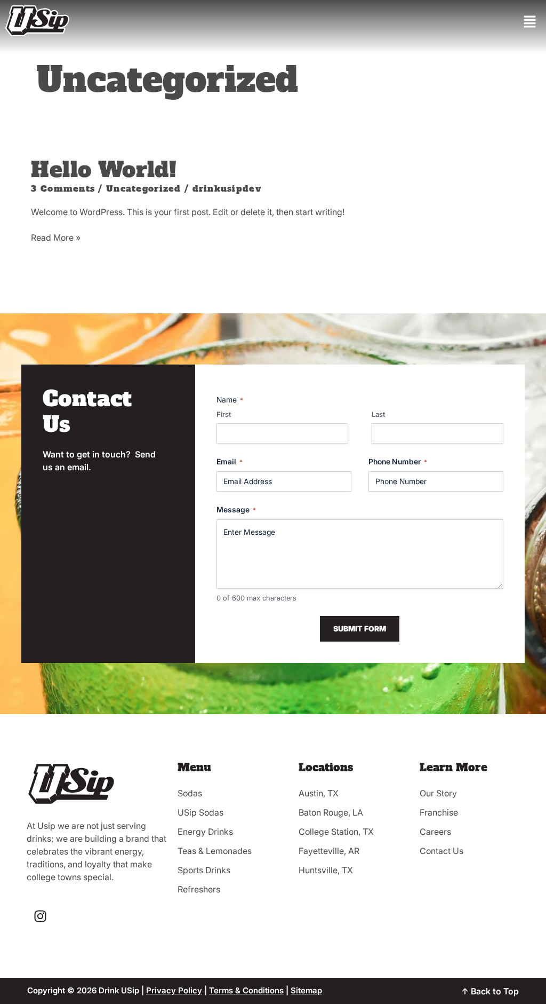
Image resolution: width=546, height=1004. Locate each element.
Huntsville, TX (326, 870)
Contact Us (441, 850)
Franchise (439, 812)
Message (236, 509)
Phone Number (397, 461)
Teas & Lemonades (215, 850)
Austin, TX (319, 793)
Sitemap (306, 990)
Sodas (190, 793)
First (223, 414)
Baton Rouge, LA (331, 812)
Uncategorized (143, 188)
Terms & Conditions (246, 990)
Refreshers (199, 889)
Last (379, 414)
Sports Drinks (204, 870)
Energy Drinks (205, 831)
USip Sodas (200, 812)
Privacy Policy (174, 990)
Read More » (56, 237)
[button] (530, 22)
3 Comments (63, 188)
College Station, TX (336, 831)
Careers (435, 831)
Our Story (438, 793)
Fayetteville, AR (329, 850)
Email (229, 461)
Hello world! (103, 169)
